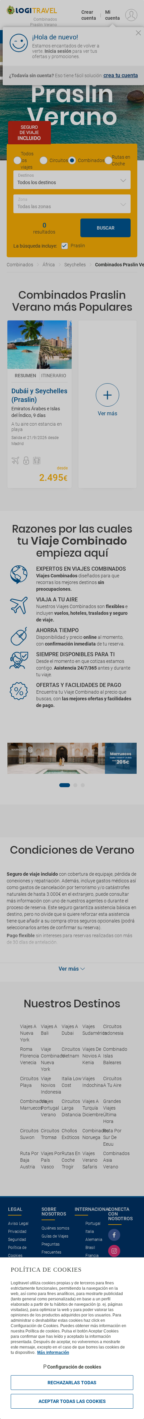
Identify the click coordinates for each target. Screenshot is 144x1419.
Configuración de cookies (74, 1367)
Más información (53, 1352)
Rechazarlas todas (72, 1382)
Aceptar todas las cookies (72, 1401)
